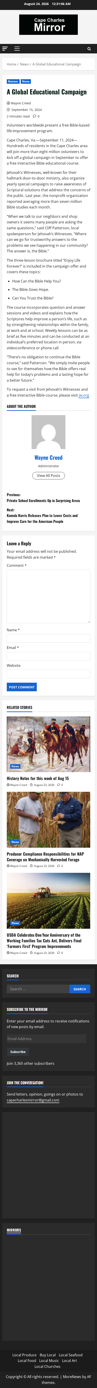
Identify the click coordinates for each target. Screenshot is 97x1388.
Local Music (49, 1360)
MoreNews (72, 1376)
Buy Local (48, 1354)
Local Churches (47, 1366)
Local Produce (24, 1354)
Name (13, 629)
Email (13, 647)
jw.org (84, 395)
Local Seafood (71, 1354)
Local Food (27, 1360)
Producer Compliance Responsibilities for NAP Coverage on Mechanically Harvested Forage (45, 856)
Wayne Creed (21, 103)
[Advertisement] (48, 1165)
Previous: (43, 497)
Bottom (13, 81)
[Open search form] (89, 48)
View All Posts (48, 475)
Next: (42, 515)
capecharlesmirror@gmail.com (33, 1100)
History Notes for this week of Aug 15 (38, 778)
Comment (17, 565)
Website (14, 665)
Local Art (69, 1360)
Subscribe (17, 1052)
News (26, 81)
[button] (5, 48)
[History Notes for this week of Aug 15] (48, 744)
